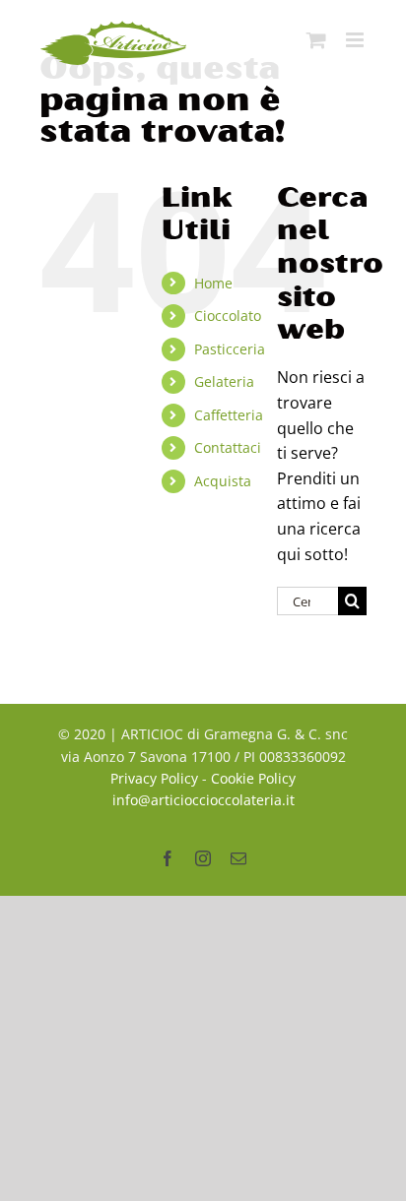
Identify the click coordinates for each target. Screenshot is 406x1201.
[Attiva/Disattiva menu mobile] (356, 40)
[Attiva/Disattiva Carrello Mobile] (316, 40)
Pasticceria (229, 349)
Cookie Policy (253, 778)
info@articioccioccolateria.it (203, 799)
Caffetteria (228, 415)
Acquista (222, 481)
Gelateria (224, 381)
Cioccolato (227, 315)
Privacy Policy (154, 778)
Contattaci (227, 447)
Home (213, 283)
